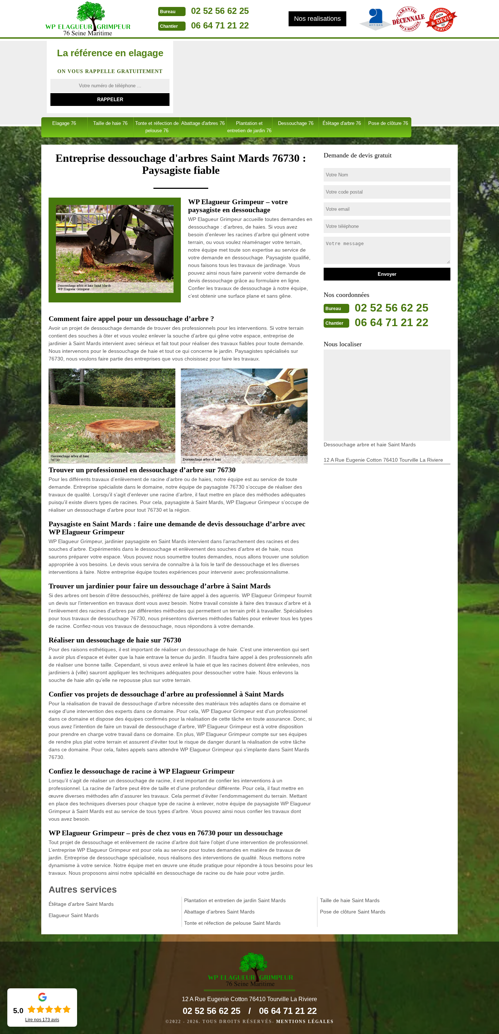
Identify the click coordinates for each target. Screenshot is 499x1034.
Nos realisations (317, 18)
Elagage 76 (64, 123)
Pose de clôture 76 (388, 123)
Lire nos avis (42, 1019)
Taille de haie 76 (110, 123)
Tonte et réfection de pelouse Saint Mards (232, 923)
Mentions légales (305, 1021)
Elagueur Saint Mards (74, 915)
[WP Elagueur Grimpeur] (87, 19)
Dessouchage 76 (295, 123)
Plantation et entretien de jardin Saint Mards (235, 900)
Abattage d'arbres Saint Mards (219, 912)
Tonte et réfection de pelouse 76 (157, 127)
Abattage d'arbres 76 (203, 123)
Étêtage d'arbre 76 (342, 123)
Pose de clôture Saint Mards (352, 912)
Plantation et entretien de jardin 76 (249, 127)
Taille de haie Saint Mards (350, 900)
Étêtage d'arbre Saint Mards (81, 904)
